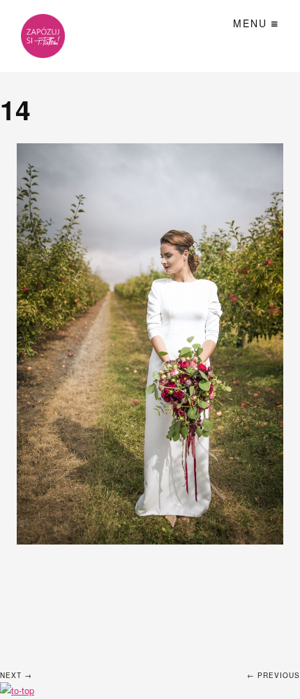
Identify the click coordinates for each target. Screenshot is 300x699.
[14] (150, 344)
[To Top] (17, 690)
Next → (16, 675)
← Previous (273, 675)
